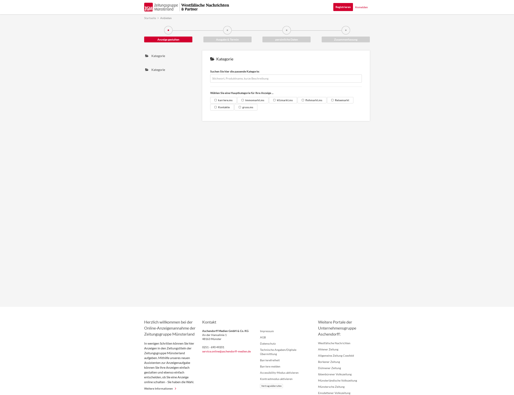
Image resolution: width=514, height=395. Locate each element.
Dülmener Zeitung (329, 368)
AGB (263, 337)
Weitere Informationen (158, 388)
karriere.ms (225, 100)
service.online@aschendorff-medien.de (226, 351)
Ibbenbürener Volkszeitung (335, 374)
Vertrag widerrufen (271, 385)
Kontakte (224, 107)
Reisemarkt (342, 100)
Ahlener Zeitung (328, 349)
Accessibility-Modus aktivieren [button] (279, 372)
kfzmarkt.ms (285, 100)
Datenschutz (268, 343)
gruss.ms (247, 107)
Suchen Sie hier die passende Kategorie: (235, 71)
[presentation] (170, 55)
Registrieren (343, 7)
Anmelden (361, 7)
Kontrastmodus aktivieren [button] (276, 379)
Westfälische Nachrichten (334, 343)
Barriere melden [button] (270, 366)
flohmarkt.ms (313, 100)
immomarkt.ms (254, 100)
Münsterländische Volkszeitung (337, 380)
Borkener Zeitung (329, 361)
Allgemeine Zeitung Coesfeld (336, 355)
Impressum (267, 331)
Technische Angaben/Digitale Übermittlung (278, 352)
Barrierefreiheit (270, 360)
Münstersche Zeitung (331, 386)
